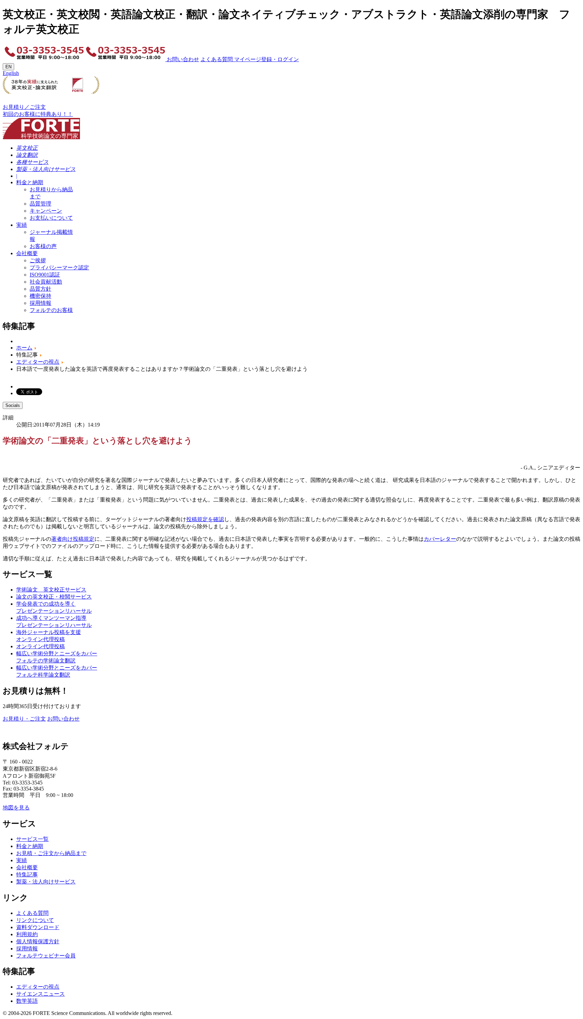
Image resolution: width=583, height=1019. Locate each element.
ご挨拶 (38, 260)
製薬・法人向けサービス (46, 881)
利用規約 (27, 934)
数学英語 (27, 1001)
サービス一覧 (32, 839)
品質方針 (40, 289)
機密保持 (40, 296)
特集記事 (27, 874)
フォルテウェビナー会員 (46, 956)
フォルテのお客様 (51, 310)
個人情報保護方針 (37, 941)
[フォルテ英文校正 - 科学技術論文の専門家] (41, 126)
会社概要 (27, 253)
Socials (12, 405)
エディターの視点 (37, 987)
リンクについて (35, 920)
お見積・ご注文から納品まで (51, 853)
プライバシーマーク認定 (59, 267)
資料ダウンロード (37, 927)
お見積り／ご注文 (24, 107)
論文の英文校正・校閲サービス (54, 597)
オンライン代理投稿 (40, 646)
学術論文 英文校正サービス (51, 589)
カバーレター (440, 539)
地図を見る (16, 807)
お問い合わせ (182, 59)
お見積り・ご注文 (24, 719)
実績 (21, 225)
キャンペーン (46, 211)
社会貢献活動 (46, 282)
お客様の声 (43, 246)
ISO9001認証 (45, 274)
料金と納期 (29, 182)
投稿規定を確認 (205, 519)
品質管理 (40, 204)
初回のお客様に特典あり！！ (38, 114)
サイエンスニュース (40, 994)
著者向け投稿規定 (72, 539)
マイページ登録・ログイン (266, 59)
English (11, 73)
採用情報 (40, 303)
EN (8, 66)
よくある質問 (216, 59)
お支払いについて (51, 218)
